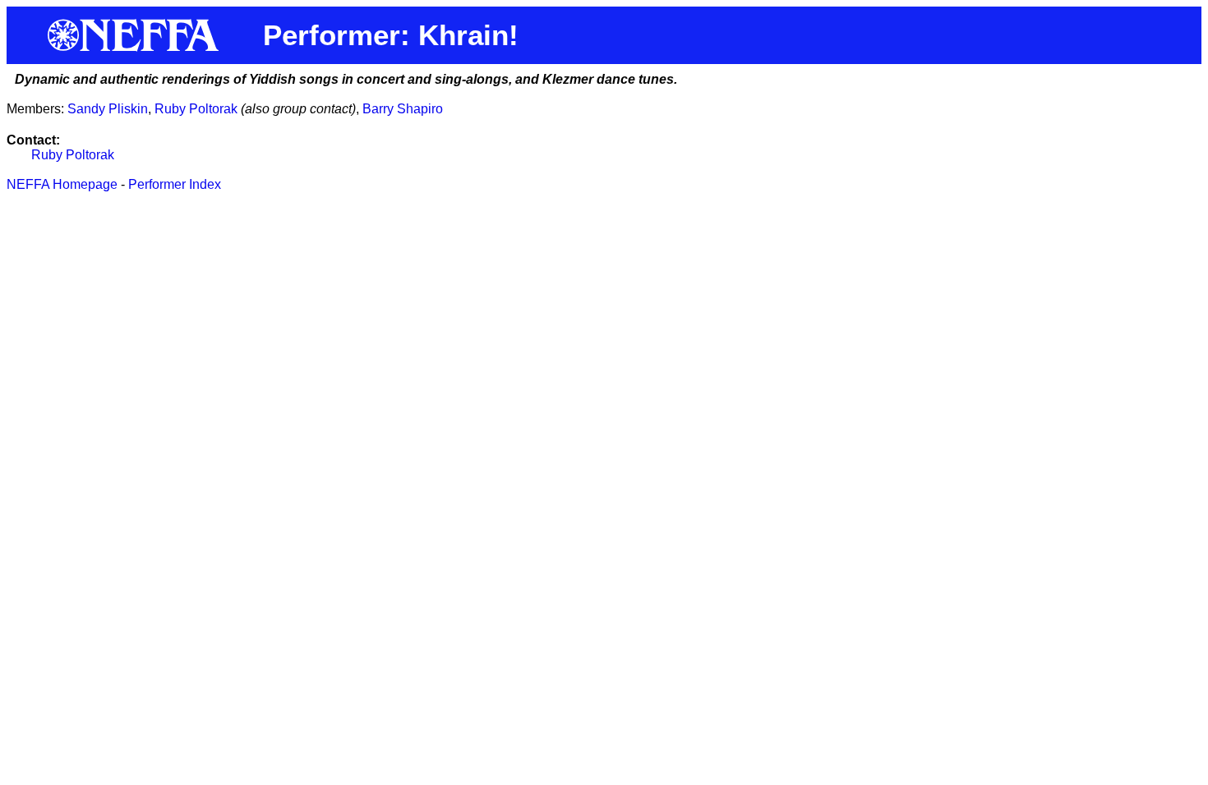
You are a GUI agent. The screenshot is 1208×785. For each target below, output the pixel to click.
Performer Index (174, 184)
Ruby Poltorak (195, 109)
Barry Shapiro (402, 109)
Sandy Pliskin (107, 109)
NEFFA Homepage (62, 184)
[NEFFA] (135, 47)
